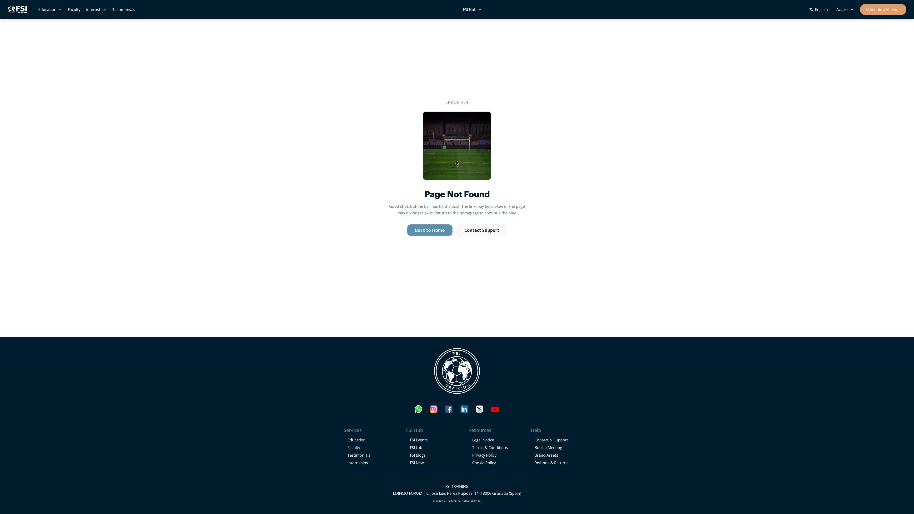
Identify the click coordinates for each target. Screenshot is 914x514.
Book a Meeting (548, 447)
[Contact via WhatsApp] (418, 410)
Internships (96, 9)
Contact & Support (551, 439)
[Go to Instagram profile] (433, 410)
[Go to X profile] (479, 410)
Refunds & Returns (551, 462)
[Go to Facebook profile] (449, 410)
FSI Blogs (418, 455)
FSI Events (419, 439)
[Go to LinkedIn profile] (464, 410)
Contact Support (481, 230)
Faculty (74, 9)
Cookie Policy (484, 462)
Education (47, 9)
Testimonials (123, 9)
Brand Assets (546, 455)
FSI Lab (416, 447)
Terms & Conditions (490, 447)
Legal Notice (483, 439)
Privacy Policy (484, 455)
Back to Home (430, 230)
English (821, 9)
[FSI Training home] (457, 371)
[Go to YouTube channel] (495, 410)
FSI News (418, 462)
